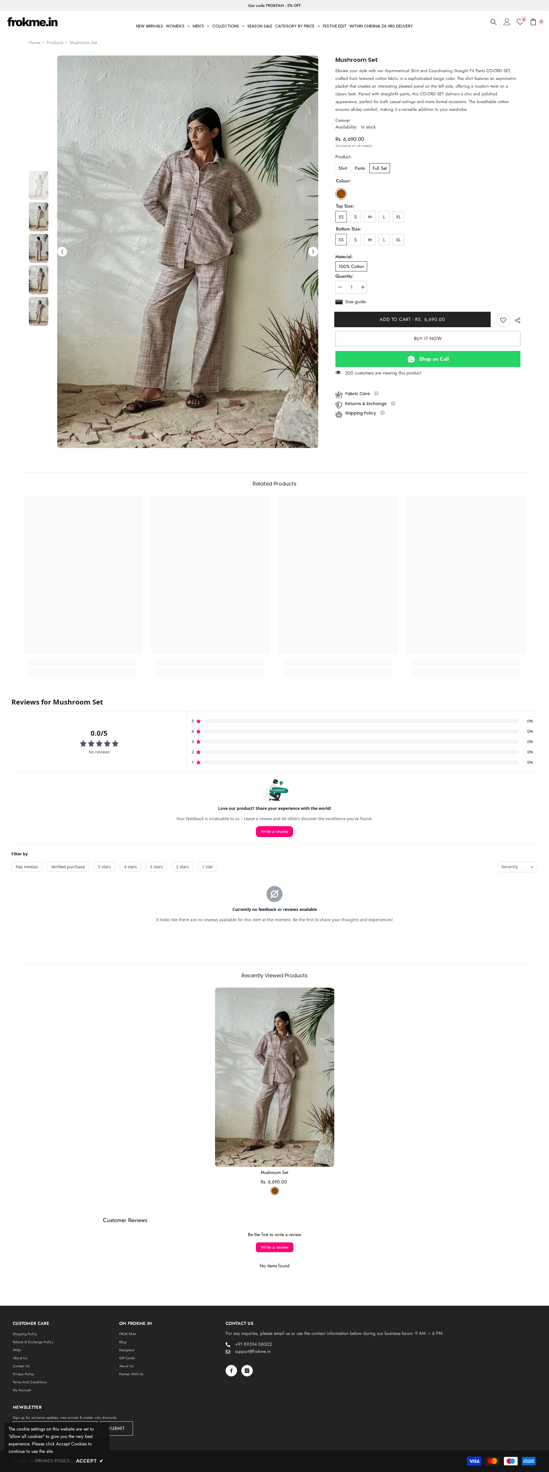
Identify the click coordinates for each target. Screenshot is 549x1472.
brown (274, 1191)
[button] (62, 252)
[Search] (493, 22)
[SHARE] (515, 320)
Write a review (275, 1247)
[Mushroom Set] (274, 1077)
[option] (274, 5)
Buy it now (428, 338)
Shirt (343, 168)
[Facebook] (231, 1370)
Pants (360, 168)
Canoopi (342, 120)
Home (34, 42)
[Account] (507, 21)
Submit (116, 1428)
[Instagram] (247, 1370)
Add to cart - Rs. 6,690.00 (413, 319)
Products (55, 42)
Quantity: (344, 276)
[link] (503, 320)
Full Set (380, 168)
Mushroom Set (274, 1172)
